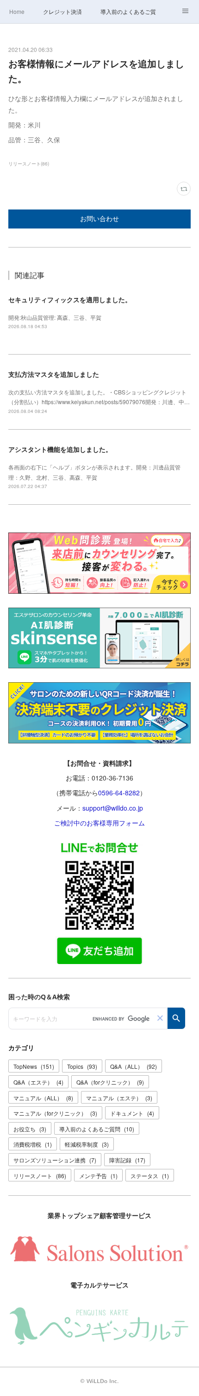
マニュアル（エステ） (119, 1098)
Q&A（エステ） (38, 1082)
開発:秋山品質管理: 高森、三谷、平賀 (54, 317)
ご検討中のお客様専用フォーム (99, 822)
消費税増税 (32, 1144)
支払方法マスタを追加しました (53, 374)
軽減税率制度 (87, 1144)
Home (17, 11)
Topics (82, 1066)
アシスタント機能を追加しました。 (60, 449)
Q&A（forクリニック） (110, 1082)
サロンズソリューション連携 (54, 1160)
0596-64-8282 (119, 792)
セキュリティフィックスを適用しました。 (69, 299)
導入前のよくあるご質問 (128, 11)
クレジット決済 (62, 11)
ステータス (150, 1176)
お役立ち (29, 1129)
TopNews (33, 1066)
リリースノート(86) (28, 163)
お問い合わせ (99, 219)
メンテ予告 (98, 1176)
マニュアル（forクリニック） (55, 1113)
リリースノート (39, 1176)
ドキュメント (132, 1113)
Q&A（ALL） (133, 1066)
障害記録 (127, 1160)
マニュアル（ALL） (43, 1098)
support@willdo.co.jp (112, 807)
